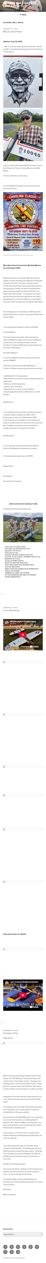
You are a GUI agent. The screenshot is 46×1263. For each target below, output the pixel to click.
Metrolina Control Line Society (20, 5)
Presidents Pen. (11, 1033)
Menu (24, 15)
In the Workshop (11, 610)
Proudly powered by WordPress (14, 1258)
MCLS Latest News (12, 31)
